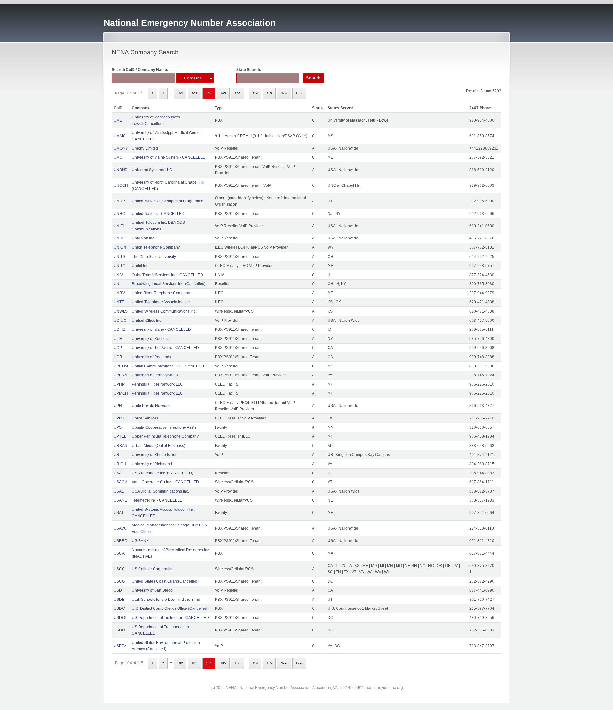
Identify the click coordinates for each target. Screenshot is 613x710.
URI (117, 454)
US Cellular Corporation (153, 569)
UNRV (119, 293)
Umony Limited (145, 148)
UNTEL (120, 302)
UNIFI (119, 226)
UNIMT (120, 238)
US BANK (140, 541)
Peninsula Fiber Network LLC (157, 384)
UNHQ (119, 213)
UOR (118, 357)
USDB (119, 599)
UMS (118, 157)
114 (255, 93)
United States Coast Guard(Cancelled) (165, 581)
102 (180, 93)
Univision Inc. (143, 238)
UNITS (119, 256)
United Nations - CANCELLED (158, 213)
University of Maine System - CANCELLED (169, 157)
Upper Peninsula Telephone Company (165, 436)
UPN (118, 406)
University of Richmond (152, 464)
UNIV (118, 275)
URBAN (120, 445)
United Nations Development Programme (167, 201)
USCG (119, 581)
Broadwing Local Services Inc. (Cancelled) (169, 284)
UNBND (121, 170)
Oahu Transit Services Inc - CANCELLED (167, 275)
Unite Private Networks (151, 406)
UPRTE (120, 418)
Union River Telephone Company (161, 293)
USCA (119, 553)
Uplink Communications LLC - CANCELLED (170, 366)
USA (118, 473)
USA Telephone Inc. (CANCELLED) (162, 473)
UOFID (119, 329)
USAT (119, 512)
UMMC (120, 136)
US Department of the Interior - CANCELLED (170, 618)
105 (223, 93)
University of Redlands (151, 357)
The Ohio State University (154, 256)
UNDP (119, 201)
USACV (120, 482)
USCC (119, 569)
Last (299, 93)
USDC (119, 608)
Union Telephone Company (156, 247)
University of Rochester (152, 338)
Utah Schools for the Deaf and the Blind (166, 599)
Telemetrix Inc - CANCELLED (157, 500)
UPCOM (121, 366)
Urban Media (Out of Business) (158, 445)
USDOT (120, 630)
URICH (120, 464)
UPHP (119, 384)
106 (237, 93)
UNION (120, 247)
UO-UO (120, 320)
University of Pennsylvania (155, 375)
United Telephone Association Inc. (161, 302)
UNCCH (121, 185)
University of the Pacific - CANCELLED (165, 347)
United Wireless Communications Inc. (164, 311)
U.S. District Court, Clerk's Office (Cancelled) (170, 608)
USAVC (120, 528)
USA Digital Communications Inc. (160, 491)
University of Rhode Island (155, 454)
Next (284, 93)
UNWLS (121, 311)
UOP (118, 347)
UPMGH (121, 393)
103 (194, 93)
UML (118, 120)
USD (118, 590)
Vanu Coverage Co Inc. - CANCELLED (165, 482)
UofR (118, 338)
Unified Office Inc (146, 320)
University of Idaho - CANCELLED (161, 329)
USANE (120, 500)
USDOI (120, 618)
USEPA (120, 646)
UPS (118, 427)
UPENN (120, 375)
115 (269, 93)
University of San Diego (152, 590)
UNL (118, 284)
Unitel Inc (140, 265)
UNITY (119, 265)
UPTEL (120, 436)
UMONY (121, 148)
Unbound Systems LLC (152, 170)
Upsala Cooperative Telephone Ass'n (164, 427)
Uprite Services (145, 418)
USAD (119, 491)
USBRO (120, 541)
